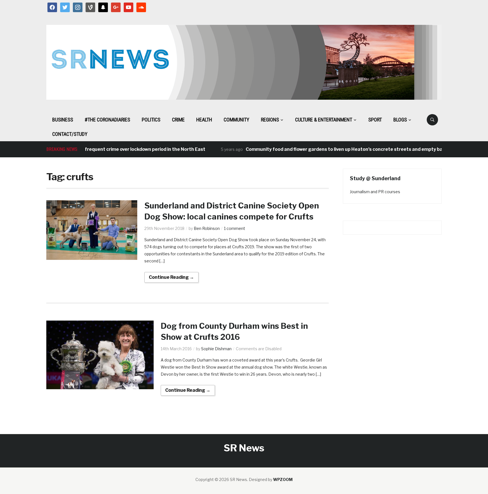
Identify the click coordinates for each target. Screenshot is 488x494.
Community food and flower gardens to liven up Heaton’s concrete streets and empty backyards (345, 149)
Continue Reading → (171, 277)
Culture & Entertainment (323, 120)
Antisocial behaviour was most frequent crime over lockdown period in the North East (102, 149)
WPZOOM (283, 479)
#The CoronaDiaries (107, 120)
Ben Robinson (207, 228)
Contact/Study (70, 134)
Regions (270, 120)
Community (236, 120)
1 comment (234, 228)
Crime (178, 120)
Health (204, 120)
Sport (375, 120)
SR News (244, 448)
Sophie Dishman (216, 348)
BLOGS (400, 120)
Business (62, 120)
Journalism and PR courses (375, 191)
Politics (151, 120)
